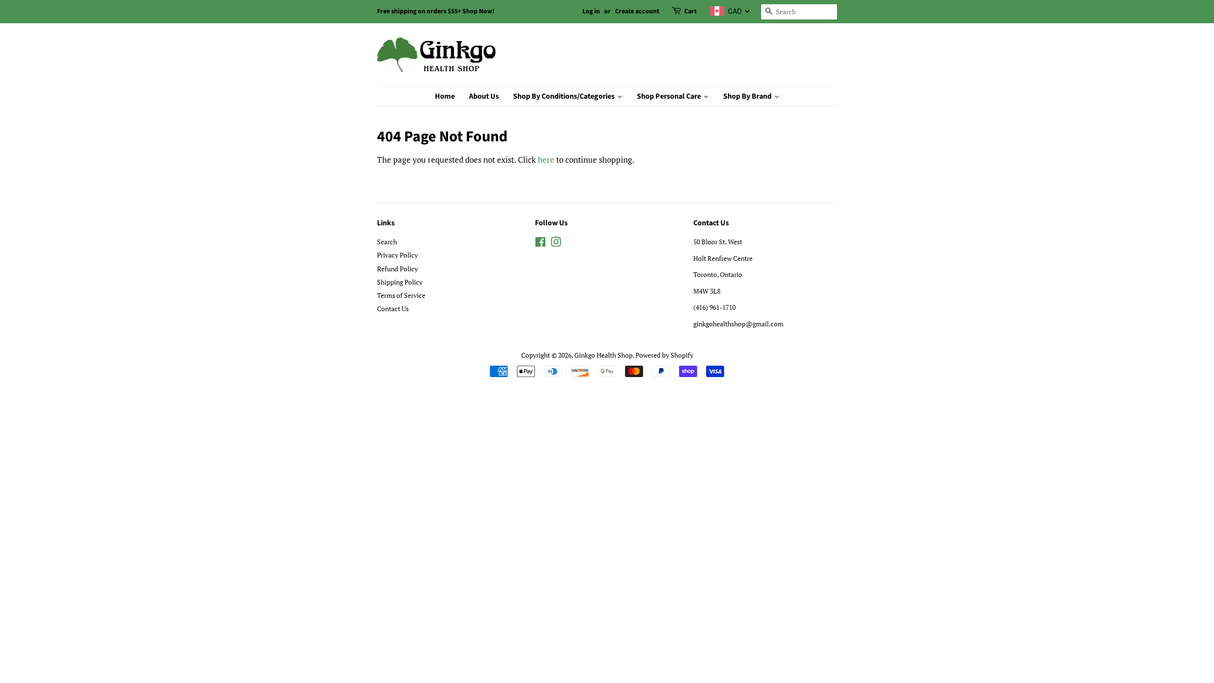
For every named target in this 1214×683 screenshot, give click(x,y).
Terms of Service (401, 295)
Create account (637, 11)
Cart (690, 11)
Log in (591, 11)
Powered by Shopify (664, 355)
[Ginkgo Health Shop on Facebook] (540, 243)
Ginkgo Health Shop (603, 355)
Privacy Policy (397, 254)
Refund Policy (397, 268)
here (546, 159)
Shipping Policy (400, 281)
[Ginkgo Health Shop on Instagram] (556, 243)
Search (387, 241)
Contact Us (393, 308)
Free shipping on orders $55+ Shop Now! (436, 11)
